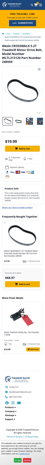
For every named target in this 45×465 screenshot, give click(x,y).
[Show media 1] (7, 121)
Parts (8, 34)
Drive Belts (26, 34)
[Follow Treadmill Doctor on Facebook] (7, 403)
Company (9, 411)
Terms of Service (14, 436)
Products (9, 407)
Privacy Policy (32, 436)
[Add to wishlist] (39, 69)
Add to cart (24, 148)
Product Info (12, 188)
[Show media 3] (29, 121)
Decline (27, 460)
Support (9, 419)
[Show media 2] (19, 121)
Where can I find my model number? (17, 207)
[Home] (3, 33)
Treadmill (16, 34)
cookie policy (24, 453)
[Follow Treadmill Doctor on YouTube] (19, 403)
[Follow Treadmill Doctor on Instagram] (13, 403)
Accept (18, 460)
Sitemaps (9, 415)
